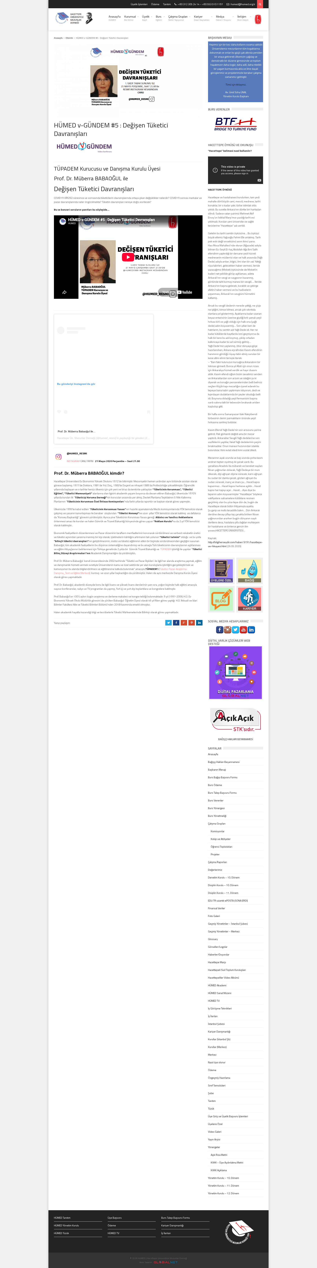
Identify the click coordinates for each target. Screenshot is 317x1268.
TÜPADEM (165, 549)
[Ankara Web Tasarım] (166, 1262)
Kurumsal (130, 18)
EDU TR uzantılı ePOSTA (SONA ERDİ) (228, 900)
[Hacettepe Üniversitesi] (258, 19)
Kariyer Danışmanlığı (219, 1031)
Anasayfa (115, 18)
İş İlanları (213, 1016)
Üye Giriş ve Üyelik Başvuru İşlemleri (228, 1116)
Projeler (215, 854)
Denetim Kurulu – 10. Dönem (224, 877)
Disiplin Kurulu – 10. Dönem (223, 885)
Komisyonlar (218, 831)
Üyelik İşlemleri (139, 4)
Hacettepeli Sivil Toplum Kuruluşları (227, 970)
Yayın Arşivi (214, 1139)
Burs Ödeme (215, 785)
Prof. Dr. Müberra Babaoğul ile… (77, 431)
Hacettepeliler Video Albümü (223, 977)
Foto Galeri (214, 916)
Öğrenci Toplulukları (221, 847)
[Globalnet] (235, 672)
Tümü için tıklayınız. (236, 84)
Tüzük (211, 1108)
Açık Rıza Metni (219, 1155)
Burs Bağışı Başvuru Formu (222, 777)
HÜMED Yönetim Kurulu (66, 1225)
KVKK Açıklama (219, 1170)
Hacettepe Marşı (217, 962)
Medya (223, 18)
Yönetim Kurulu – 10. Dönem (223, 1178)
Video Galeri (214, 1132)
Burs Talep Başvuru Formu (222, 793)
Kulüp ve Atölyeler (221, 839)
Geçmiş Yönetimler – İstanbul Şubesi (228, 924)
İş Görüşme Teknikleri (220, 1008)
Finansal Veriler (216, 908)
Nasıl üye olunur (216, 1062)
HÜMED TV (214, 1001)
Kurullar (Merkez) (217, 1047)
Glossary (213, 939)
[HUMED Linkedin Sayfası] (251, 629)
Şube (211, 1093)
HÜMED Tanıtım (62, 1218)
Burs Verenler (215, 800)
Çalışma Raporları (217, 862)
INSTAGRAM (73, 461)
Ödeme (155, 4)
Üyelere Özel (215, 1124)
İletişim (242, 18)
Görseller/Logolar (217, 947)
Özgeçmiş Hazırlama (219, 1078)
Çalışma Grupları (177, 18)
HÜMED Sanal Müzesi (219, 993)
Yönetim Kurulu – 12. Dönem (223, 1193)
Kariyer (201, 18)
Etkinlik (69, 38)
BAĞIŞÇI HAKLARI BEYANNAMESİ (235, 739)
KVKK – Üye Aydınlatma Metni (227, 1162)
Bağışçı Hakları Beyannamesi (224, 762)
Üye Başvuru (115, 1218)
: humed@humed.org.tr (242, 4)
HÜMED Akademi (217, 985)
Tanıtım (167, 4)
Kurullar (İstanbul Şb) (219, 1039)
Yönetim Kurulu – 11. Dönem (223, 1185)
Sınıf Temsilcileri (216, 1085)
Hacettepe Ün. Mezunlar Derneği (76, 438)
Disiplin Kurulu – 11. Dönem (223, 893)
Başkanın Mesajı (217, 769)
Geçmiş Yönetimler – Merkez (224, 931)
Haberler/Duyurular (218, 954)
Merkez (212, 1055)
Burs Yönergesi (216, 808)
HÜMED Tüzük (61, 1233)
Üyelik (145, 18)
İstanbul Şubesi (216, 1024)
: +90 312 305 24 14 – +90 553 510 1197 (199, 4)
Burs (159, 18)
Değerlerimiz (215, 870)
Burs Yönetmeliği (217, 816)
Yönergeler (214, 1147)
